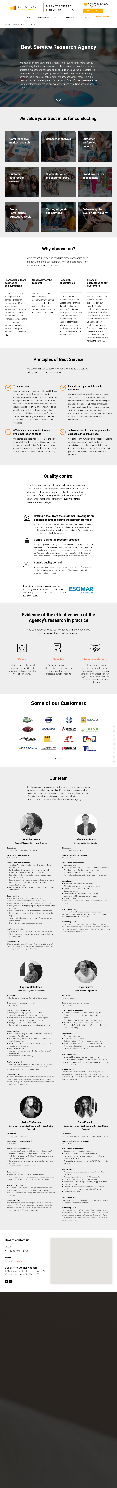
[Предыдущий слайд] (14, 734)
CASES (57, 17)
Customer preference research (89, 142)
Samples (58, 659)
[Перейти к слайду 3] (59, 758)
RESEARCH (69, 17)
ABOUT (28, 17)
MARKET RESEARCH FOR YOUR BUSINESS (61, 8)
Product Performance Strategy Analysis (20, 213)
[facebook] (6, 1281)
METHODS (85, 17)
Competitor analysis (58, 139)
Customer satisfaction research (16, 178)
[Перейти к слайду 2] (57, 758)
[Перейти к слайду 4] (61, 758)
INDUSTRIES (43, 17)
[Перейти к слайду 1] (55, 758)
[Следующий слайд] (103, 734)
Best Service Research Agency (16, 24)
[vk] (10, 1281)
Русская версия (102, 16)
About (33, 24)
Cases (22, 659)
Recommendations (95, 659)
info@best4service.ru (95, 7)
